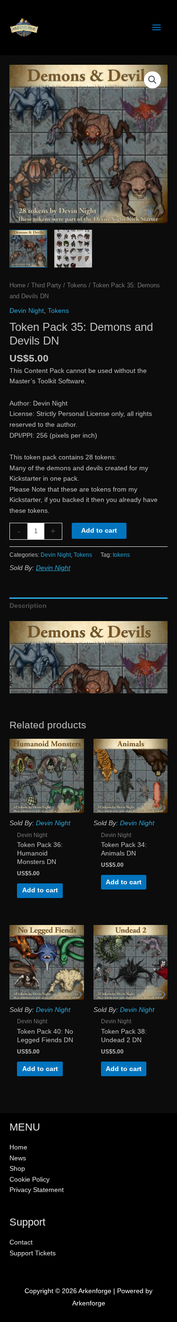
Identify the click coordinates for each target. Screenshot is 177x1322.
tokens (121, 555)
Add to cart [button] (40, 890)
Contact (21, 1242)
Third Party (46, 285)
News (17, 1158)
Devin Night (26, 310)
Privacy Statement (36, 1189)
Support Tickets (32, 1253)
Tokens (77, 285)
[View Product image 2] (73, 249)
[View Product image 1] (28, 249)
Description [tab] (28, 605)
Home (17, 285)
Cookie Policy (29, 1179)
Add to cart (99, 530)
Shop (17, 1168)
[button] (152, 79)
